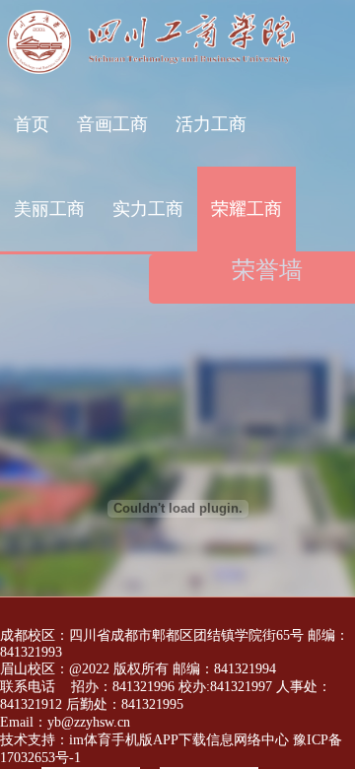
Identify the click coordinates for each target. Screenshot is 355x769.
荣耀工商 (246, 209)
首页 (31, 124)
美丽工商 (49, 209)
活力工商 (211, 124)
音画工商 (112, 124)
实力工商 (147, 209)
